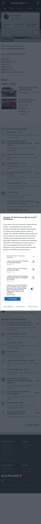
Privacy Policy (33, 306)
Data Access (20, 306)
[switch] (32, 262)
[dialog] (20, 262)
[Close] (37, 217)
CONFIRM (12, 299)
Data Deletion (8, 306)
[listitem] (20, 256)
